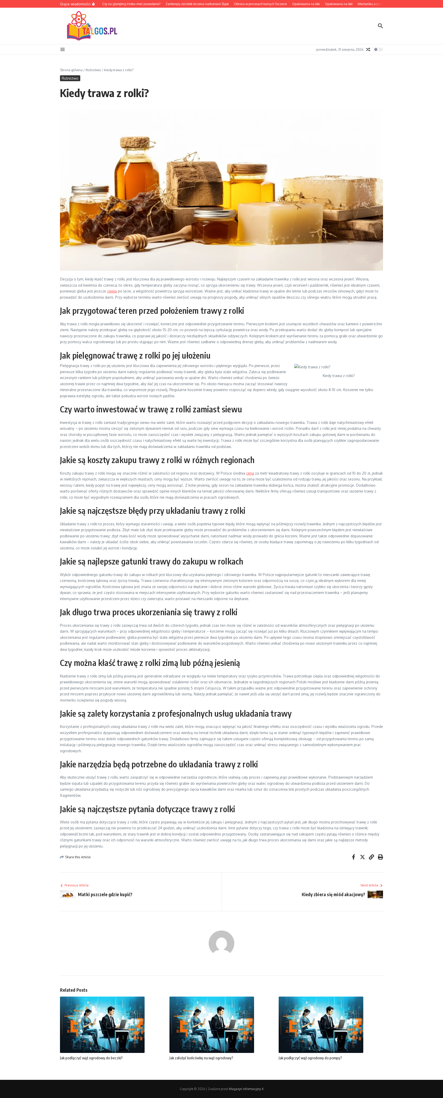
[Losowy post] (368, 49)
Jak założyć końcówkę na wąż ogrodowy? (201, 1057)
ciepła (112, 291)
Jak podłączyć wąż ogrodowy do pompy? (310, 1057)
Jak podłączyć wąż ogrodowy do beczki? (91, 1057)
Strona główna (71, 70)
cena (250, 473)
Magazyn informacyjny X (246, 1089)
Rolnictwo (93, 70)
